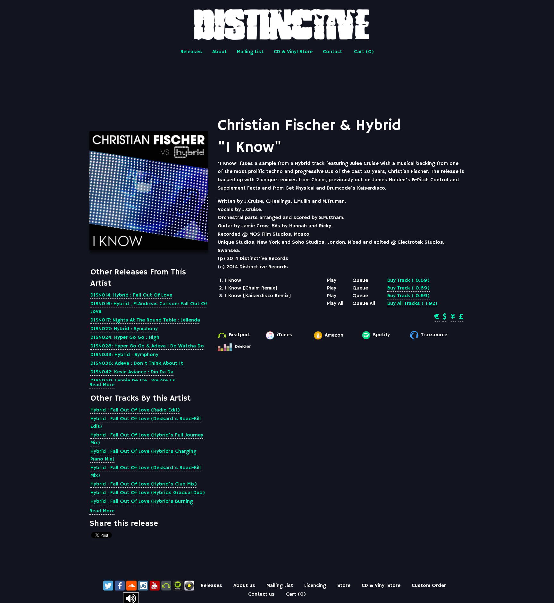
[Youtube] (155, 586)
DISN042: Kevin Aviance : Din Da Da (131, 372)
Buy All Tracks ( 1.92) (412, 303)
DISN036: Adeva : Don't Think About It (136, 363)
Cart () (364, 52)
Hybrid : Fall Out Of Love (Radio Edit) (135, 410)
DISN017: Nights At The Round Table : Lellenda (145, 320)
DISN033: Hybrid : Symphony (124, 355)
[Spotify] (178, 586)
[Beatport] (166, 586)
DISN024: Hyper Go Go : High (124, 337)
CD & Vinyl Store (293, 52)
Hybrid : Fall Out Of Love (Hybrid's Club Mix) (143, 484)
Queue (360, 280)
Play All (335, 303)
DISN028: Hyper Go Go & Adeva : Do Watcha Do (147, 346)
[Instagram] (143, 586)
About (219, 52)
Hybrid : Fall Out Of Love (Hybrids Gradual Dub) (147, 493)
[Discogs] (189, 586)
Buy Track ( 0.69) (408, 280)
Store (343, 586)
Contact (332, 52)
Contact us (261, 594)
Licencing (315, 586)
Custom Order (429, 586)
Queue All (363, 303)
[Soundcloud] (131, 586)
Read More (101, 385)
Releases (191, 52)
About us (244, 586)
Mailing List (250, 52)
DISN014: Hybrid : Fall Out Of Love (131, 295)
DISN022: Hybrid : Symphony (124, 329)
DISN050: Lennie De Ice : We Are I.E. (133, 381)
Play (331, 280)
